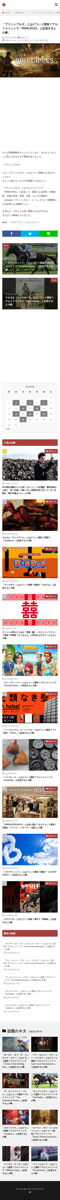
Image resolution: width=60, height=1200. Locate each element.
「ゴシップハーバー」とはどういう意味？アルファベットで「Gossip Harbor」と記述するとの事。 (29, 684)
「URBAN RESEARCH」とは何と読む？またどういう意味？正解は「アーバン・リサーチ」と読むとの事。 (29, 826)
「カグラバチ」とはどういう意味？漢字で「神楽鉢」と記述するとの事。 (29, 920)
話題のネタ (19, 12)
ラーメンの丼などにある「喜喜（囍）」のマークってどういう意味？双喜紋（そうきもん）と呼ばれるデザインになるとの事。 (29, 635)
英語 (46, 40)
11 (23, 408)
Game (13, 40)
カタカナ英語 (22, 40)
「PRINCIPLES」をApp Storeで (23, 222)
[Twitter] (30, 234)
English (8, 40)
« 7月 (8, 429)
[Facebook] (11, 234)
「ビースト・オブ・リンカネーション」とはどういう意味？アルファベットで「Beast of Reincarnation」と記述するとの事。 (44, 1133)
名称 (42, 40)
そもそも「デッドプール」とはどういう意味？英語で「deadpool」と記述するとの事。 (26, 539)
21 (44, 414)
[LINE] (48, 234)
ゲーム (32, 40)
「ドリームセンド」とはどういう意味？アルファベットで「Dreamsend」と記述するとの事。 (44, 1169)
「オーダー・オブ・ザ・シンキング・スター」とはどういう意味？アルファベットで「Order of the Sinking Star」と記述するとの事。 (30, 946)
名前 (37, 40)
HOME (8, 12)
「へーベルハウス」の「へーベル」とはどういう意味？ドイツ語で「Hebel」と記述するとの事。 (29, 731)
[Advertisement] (30, 114)
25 (23, 419)
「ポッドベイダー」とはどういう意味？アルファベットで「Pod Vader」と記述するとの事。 (28, 992)
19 (30, 414)
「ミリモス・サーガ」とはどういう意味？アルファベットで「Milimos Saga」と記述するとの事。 (15, 1169)
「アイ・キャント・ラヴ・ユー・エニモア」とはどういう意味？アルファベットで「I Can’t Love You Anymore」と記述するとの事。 (30, 963)
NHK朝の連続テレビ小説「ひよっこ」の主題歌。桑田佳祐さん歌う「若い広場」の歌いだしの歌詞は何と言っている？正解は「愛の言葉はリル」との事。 (29, 490)
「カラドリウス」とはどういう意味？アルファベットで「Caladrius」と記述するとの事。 (27, 1006)
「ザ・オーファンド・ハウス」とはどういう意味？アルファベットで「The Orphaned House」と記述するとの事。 (30, 978)
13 (37, 408)
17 (16, 414)
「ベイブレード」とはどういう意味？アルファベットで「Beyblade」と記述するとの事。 (27, 779)
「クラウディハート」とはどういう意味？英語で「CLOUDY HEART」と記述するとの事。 (29, 873)
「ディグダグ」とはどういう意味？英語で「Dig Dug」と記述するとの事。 (29, 586)
